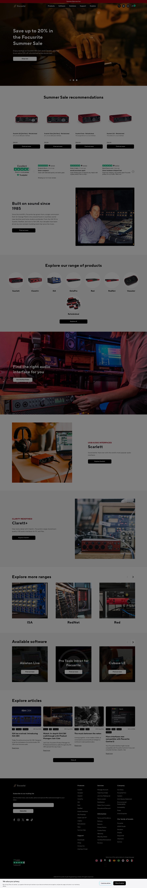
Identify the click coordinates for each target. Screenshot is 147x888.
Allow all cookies (119, 883)
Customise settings (105, 883)
